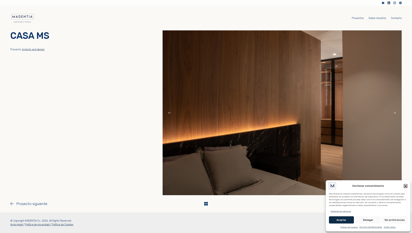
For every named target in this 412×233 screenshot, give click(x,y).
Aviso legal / (17, 224)
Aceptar (341, 220)
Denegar (368, 220)
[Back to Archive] (206, 204)
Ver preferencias (394, 220)
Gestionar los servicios (341, 211)
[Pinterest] (400, 3)
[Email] (383, 3)
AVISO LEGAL (390, 227)
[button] (405, 185)
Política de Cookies (349, 227)
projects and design (33, 49)
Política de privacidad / (38, 224)
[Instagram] (394, 3)
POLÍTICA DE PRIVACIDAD (370, 227)
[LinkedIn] (389, 3)
